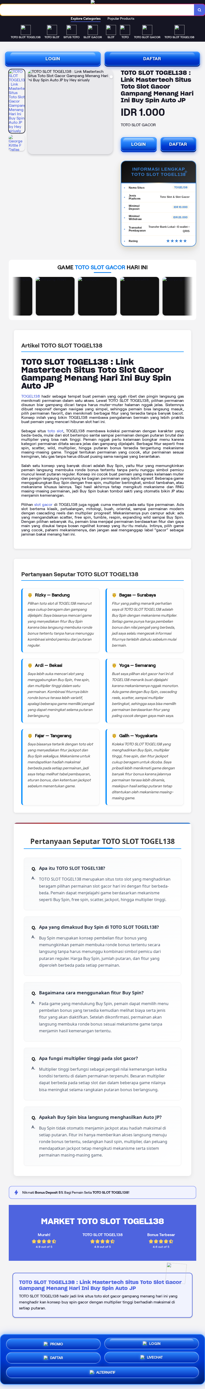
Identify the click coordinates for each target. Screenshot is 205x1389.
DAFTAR (152, 58)
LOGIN (53, 58)
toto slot (55, 431)
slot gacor (43, 504)
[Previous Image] (32, 113)
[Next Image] (109, 113)
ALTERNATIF (106, 1374)
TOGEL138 (30, 396)
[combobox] (97, 9)
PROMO (56, 1342)
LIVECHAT (155, 1359)
